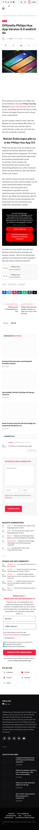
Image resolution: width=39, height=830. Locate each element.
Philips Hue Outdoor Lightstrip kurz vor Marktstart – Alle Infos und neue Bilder (26, 772)
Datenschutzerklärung (22, 661)
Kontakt (11, 813)
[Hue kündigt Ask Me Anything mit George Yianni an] (19, 380)
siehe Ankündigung (18, 107)
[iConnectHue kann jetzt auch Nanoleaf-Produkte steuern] (19, 349)
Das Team (27, 815)
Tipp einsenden (23, 813)
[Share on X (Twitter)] (13, 45)
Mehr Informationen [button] (19, 225)
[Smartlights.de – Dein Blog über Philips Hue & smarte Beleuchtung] (19, 8)
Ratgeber (22, 284)
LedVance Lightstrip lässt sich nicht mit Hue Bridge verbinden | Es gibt (20, 583)
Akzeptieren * (9, 638)
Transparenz (11, 815)
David (11, 38)
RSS (20, 815)
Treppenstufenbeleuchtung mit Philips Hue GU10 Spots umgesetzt (25, 760)
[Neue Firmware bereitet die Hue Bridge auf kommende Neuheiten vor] (19, 411)
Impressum (9, 817)
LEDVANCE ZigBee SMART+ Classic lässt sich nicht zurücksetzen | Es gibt (21, 576)
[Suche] (21, 2)
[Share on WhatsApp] (28, 45)
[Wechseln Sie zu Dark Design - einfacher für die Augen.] (25, 2)
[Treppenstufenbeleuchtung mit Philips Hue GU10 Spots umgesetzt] (8, 760)
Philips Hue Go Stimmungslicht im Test (11, 309)
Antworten (31, 450)
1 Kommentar (30, 38)
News (4, 21)
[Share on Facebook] (5, 45)
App (4, 284)
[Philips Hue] (5, 270)
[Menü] (3, 8)
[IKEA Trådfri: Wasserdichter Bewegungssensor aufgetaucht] (8, 796)
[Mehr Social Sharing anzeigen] (35, 45)
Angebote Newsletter (13, 644)
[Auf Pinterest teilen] (21, 45)
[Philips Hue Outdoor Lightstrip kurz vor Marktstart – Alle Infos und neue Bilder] (8, 773)
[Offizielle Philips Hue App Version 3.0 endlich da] (19, 61)
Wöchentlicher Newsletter (14, 646)
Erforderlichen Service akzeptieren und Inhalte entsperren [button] (19, 237)
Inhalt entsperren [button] (19, 229)
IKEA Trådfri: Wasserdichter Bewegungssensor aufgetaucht (25, 796)
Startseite (13, 15)
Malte (9, 526)
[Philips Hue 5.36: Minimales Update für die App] (8, 785)
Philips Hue (15, 267)
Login (34, 2)
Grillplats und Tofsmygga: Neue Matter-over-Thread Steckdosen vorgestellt (20, 543)
